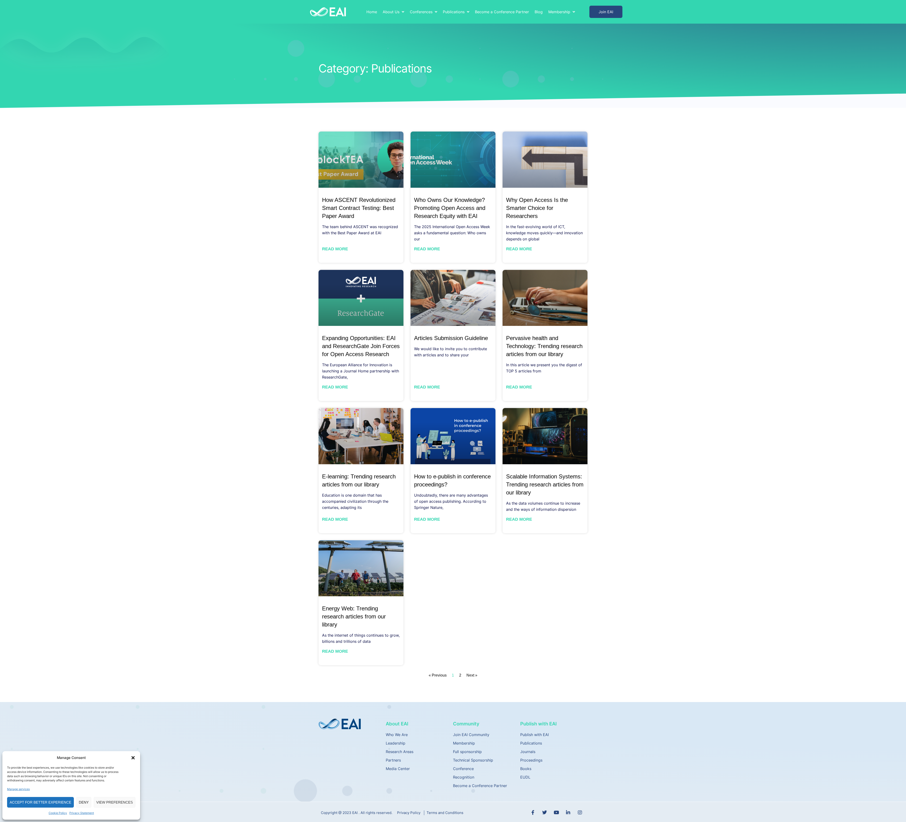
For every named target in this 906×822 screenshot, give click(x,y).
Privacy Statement (81, 813)
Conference (463, 768)
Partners (393, 760)
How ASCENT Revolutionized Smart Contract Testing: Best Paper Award (358, 208)
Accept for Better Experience (40, 802)
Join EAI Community (471, 734)
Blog (539, 11)
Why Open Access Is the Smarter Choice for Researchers (537, 208)
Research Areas (399, 751)
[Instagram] (580, 812)
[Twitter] (544, 812)
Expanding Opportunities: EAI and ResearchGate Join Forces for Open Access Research (361, 346)
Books (525, 768)
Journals (527, 751)
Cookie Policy (58, 813)
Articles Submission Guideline (451, 338)
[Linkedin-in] (568, 812)
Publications (531, 743)
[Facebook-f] (532, 812)
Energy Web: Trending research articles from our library (354, 616)
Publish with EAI (534, 734)
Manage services (18, 789)
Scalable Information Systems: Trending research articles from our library (544, 484)
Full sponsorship (467, 751)
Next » (471, 675)
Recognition (463, 777)
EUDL (525, 777)
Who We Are (397, 734)
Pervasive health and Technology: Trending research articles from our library (544, 346)
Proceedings (531, 760)
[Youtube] (556, 812)
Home (371, 11)
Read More (335, 249)
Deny (84, 802)
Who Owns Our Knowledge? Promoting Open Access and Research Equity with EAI (449, 208)
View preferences (114, 802)
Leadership (395, 743)
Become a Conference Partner (502, 11)
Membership (464, 743)
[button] (133, 757)
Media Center (398, 768)
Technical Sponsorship (473, 760)
